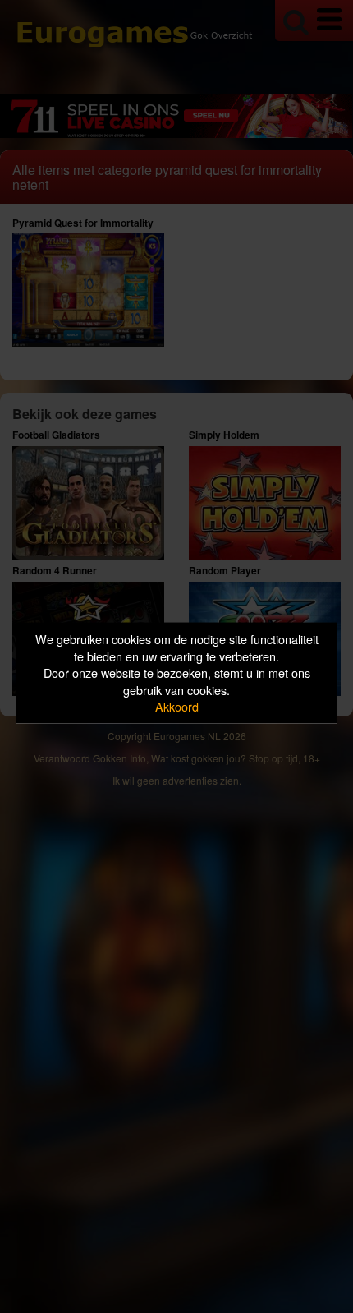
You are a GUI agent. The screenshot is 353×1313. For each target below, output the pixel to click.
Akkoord (177, 706)
